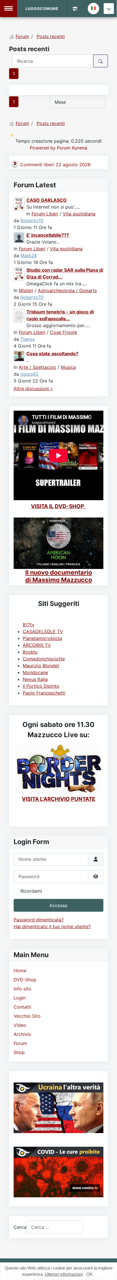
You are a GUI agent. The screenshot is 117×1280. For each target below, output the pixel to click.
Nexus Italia (35, 679)
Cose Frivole (63, 332)
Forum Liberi (45, 214)
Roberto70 (31, 220)
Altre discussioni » (33, 388)
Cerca (20, 1227)
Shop (19, 1052)
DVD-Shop (25, 979)
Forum (20, 1043)
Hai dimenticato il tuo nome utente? (52, 926)
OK (89, 1274)
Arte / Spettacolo (37, 367)
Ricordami (31, 891)
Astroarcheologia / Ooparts (67, 290)
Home (20, 970)
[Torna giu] (108, 8)
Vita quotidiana (79, 214)
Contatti (22, 1007)
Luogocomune (42, 8)
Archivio (22, 1034)
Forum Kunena (72, 148)
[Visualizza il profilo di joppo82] (19, 355)
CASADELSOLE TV (43, 631)
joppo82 (29, 374)
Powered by (43, 148)
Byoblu (30, 652)
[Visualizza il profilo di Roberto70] (19, 203)
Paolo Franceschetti (44, 693)
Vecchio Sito (27, 1016)
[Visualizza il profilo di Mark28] (19, 237)
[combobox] (54, 1227)
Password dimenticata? (39, 919)
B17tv (28, 624)
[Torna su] (107, 1269)
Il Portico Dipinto (41, 686)
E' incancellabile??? (47, 235)
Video (20, 1025)
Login (20, 998)
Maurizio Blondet (41, 665)
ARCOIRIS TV (37, 645)
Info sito (22, 989)
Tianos (27, 339)
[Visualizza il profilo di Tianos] (19, 315)
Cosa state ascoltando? (52, 353)
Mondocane (35, 672)
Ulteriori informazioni (64, 1274)
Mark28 (28, 255)
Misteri (26, 290)
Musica (68, 367)
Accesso (58, 905)
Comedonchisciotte (44, 659)
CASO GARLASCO (46, 200)
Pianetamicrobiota (42, 638)
